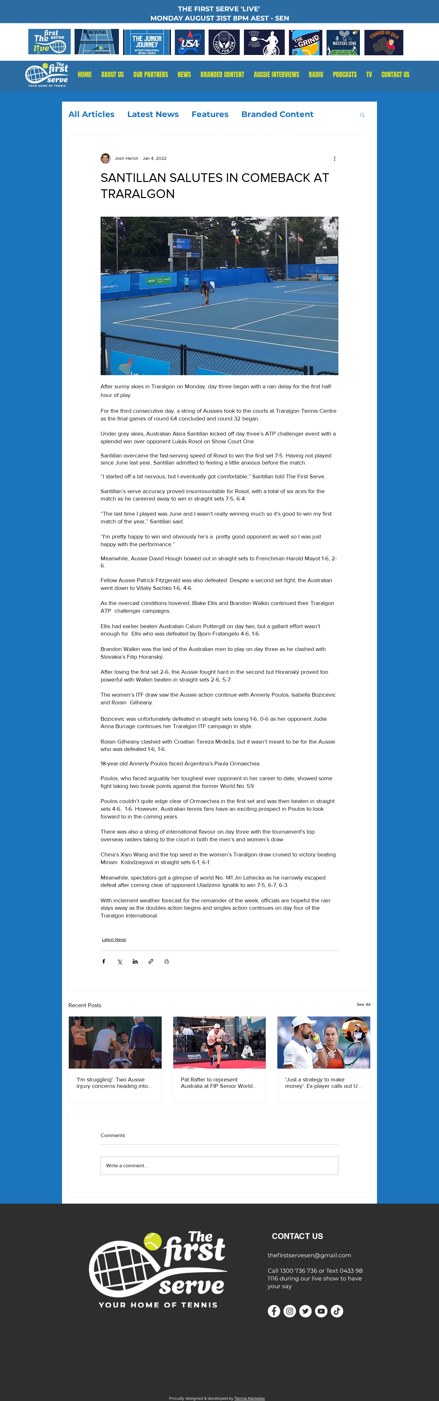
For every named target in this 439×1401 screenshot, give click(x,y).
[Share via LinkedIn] (135, 961)
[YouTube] (321, 1311)
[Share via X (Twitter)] (119, 961)
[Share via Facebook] (104, 961)
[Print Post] (167, 961)
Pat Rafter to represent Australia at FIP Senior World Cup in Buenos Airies (217, 1082)
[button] (316, 74)
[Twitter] (305, 1311)
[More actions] (334, 158)
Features (210, 114)
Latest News (153, 114)
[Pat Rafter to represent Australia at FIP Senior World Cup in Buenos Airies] (219, 1043)
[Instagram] (289, 1311)
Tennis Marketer (250, 1398)
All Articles (91, 114)
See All (364, 1004)
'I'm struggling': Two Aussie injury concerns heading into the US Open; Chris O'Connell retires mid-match (114, 1082)
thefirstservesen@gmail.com (309, 1255)
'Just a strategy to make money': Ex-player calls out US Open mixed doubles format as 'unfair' (323, 1082)
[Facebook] (274, 1311)
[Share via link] (151, 961)
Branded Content (277, 114)
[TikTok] (337, 1311)
